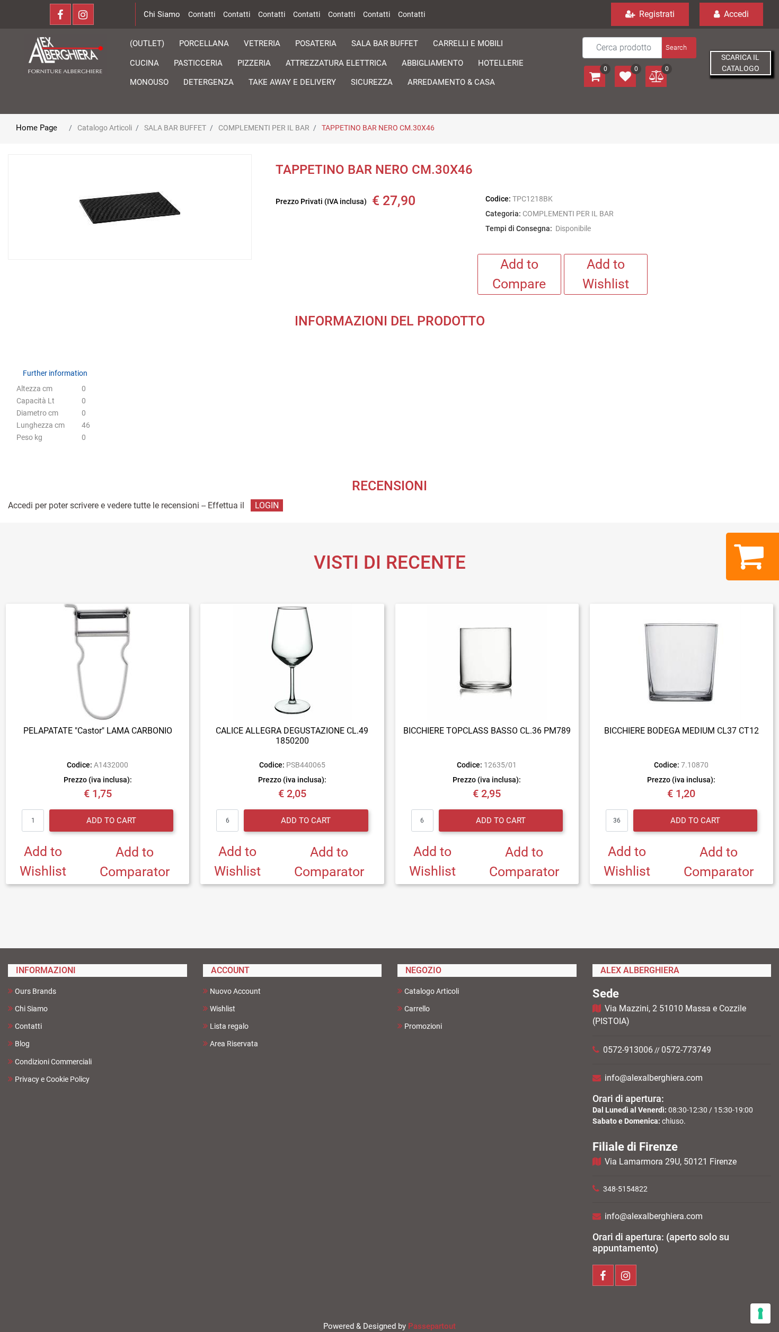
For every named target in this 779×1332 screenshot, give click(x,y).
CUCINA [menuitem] (144, 63)
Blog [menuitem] (22, 1043)
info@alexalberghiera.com (654, 1078)
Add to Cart (111, 820)
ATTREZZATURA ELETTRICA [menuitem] (336, 63)
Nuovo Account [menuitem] (235, 991)
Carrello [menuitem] (417, 1008)
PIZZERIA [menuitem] (254, 63)
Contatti (201, 14)
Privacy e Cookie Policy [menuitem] (52, 1079)
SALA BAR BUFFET (175, 128)
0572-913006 (628, 1050)
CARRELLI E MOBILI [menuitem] (468, 43)
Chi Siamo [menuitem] (31, 1008)
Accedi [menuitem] (735, 14)
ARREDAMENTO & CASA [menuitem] (451, 82)
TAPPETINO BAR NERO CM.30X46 (378, 128)
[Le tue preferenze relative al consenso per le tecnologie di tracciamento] (760, 1313)
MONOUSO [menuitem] (149, 82)
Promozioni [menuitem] (423, 1026)
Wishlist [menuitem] (222, 1008)
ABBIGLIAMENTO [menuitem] (432, 63)
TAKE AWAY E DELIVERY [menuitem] (292, 82)
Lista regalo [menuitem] (229, 1026)
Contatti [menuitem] (28, 1026)
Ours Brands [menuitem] (35, 991)
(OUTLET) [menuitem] (147, 43)
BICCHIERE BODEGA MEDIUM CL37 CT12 (681, 731)
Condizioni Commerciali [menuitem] (53, 1061)
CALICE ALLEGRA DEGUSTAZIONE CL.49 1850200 (292, 736)
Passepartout (432, 1326)
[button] (678, 47)
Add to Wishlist (605, 274)
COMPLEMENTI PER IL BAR (263, 128)
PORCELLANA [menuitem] (204, 43)
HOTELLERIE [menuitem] (501, 63)
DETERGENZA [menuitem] (208, 82)
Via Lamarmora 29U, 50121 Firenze (671, 1162)
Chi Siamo (162, 14)
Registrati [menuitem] (656, 14)
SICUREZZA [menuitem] (372, 82)
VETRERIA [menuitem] (262, 43)
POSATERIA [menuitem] (316, 43)
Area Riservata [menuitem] (234, 1043)
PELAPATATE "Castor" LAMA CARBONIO (97, 731)
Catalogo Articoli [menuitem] (431, 991)
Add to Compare (519, 274)
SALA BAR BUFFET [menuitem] (384, 43)
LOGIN (267, 505)
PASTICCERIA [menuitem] (198, 63)
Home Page (36, 128)
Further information (55, 373)
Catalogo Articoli (104, 128)
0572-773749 (686, 1050)
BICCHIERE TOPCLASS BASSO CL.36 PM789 (487, 731)
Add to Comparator (135, 862)
